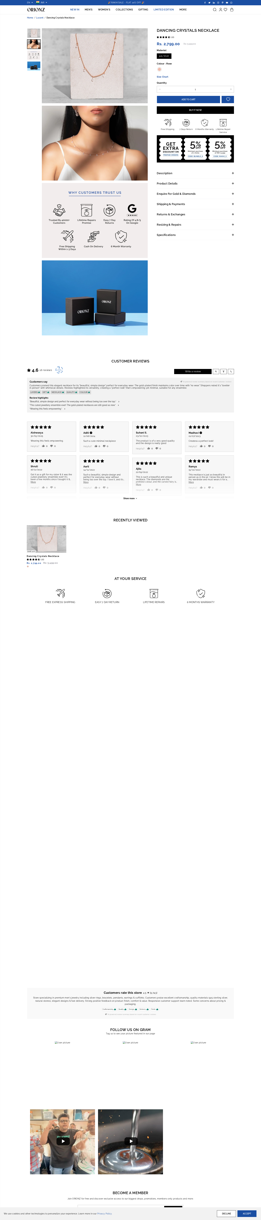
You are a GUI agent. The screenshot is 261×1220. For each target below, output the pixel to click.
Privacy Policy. (104, 1213)
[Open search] (216, 371)
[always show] (95, 144)
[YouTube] (227, 2)
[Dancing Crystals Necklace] (46, 539)
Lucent (39, 17)
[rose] (95, 66)
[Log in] (220, 9)
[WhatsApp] (231, 2)
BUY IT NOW (195, 110)
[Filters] (223, 371)
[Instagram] (218, 2)
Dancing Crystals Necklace (43, 556)
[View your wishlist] (225, 9)
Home (30, 17)
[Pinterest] (222, 2)
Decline (226, 1213)
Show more (129, 498)
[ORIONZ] (36, 9)
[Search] (214, 9)
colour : (164, 63)
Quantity (162, 82)
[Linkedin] (214, 2)
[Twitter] (209, 2)
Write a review (193, 371)
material (161, 50)
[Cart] (231, 9)
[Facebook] (205, 2)
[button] (164, 37)
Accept (247, 1213)
